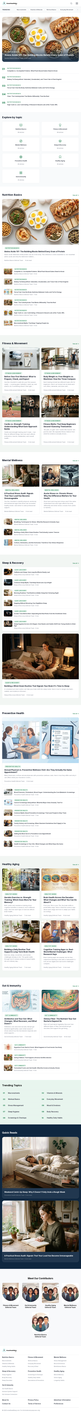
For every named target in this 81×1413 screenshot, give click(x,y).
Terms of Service (34, 1404)
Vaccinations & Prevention (36, 1380)
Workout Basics (51, 9)
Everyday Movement (66, 9)
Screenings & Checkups (35, 1374)
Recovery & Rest (33, 1366)
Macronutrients (21, 9)
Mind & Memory (59, 1374)
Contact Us (6, 1404)
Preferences (58, 1404)
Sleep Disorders (7, 1380)
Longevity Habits (59, 1380)
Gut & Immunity (7, 1385)
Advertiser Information (62, 1400)
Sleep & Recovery (8, 1371)
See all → (76, 195)
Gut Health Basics (7, 1388)
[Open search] (71, 3)
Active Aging (58, 1377)
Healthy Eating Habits (8, 1366)
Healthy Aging (59, 1371)
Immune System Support (9, 1391)
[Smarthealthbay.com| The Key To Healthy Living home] (11, 3)
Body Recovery (7, 1377)
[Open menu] (77, 3)
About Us (5, 1400)
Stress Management (60, 1360)
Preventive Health (34, 1371)
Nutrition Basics (8, 1357)
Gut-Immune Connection (9, 1394)
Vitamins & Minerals (36, 9)
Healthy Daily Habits (34, 1377)
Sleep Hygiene (6, 1374)
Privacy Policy (33, 1400)
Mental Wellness (60, 1357)
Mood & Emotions (59, 1363)
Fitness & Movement (35, 1357)
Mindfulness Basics (60, 1366)
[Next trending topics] (77, 9)
